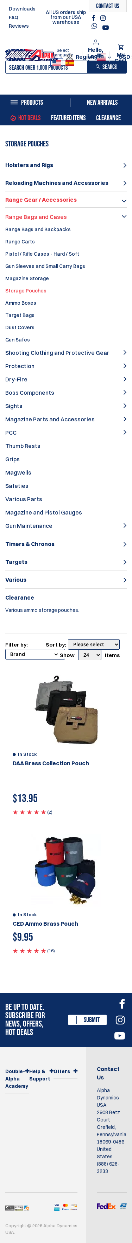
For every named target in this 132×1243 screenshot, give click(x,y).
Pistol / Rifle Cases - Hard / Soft (42, 254)
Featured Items (68, 118)
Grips (12, 459)
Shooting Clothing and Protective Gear (57, 352)
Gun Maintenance (28, 525)
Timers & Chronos (30, 543)
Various (15, 579)
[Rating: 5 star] (29, 812)
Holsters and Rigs (29, 164)
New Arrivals (102, 102)
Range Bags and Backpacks (38, 229)
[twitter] (96, 28)
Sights (14, 405)
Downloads (22, 9)
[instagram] (103, 18)
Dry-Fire (16, 379)
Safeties (17, 485)
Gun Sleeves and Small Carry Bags (45, 266)
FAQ (13, 17)
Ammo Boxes (20, 303)
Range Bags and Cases (36, 216)
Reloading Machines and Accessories (56, 182)
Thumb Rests (22, 445)
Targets (16, 561)
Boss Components (29, 392)
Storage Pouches (25, 291)
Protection (19, 366)
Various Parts (23, 499)
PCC (11, 432)
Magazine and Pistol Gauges (43, 512)
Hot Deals (29, 118)
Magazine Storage (27, 278)
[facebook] (94, 18)
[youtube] (105, 28)
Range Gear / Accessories (41, 199)
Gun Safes (17, 340)
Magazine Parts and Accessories (50, 419)
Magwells (18, 472)
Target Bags (19, 315)
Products (32, 102)
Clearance (108, 118)
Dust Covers (19, 327)
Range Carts (20, 242)
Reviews (19, 26)
